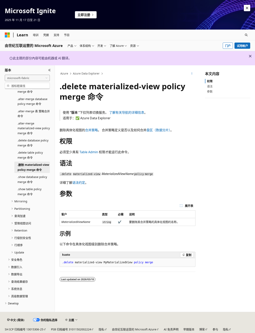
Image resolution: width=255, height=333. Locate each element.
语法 (210, 86)
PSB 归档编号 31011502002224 (71, 329)
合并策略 (91, 130)
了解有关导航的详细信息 (126, 112)
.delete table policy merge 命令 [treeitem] (30, 155)
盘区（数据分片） (158, 130)
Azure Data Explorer (86, 73)
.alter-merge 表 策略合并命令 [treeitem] (34, 113)
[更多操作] (191, 74)
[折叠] (49, 70)
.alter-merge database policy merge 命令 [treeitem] (32, 101)
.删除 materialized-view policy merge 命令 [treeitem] (33, 167)
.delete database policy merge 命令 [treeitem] (33, 142)
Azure (64, 73)
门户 (228, 46)
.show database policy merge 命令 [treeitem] (32, 179)
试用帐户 (242, 46)
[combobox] (27, 78)
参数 (210, 91)
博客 (202, 329)
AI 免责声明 (171, 329)
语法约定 (78, 182)
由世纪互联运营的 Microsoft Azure (134, 329)
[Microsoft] (7, 35)
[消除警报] (247, 8)
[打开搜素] (246, 35)
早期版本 (188, 329)
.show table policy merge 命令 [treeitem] (29, 191)
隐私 (101, 329)
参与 (215, 329)
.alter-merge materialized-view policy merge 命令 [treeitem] (34, 128)
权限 (210, 81)
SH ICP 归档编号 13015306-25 (24, 329)
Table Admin (88, 152)
